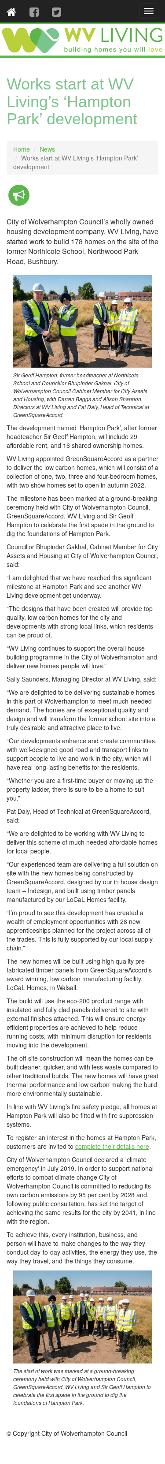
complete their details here (112, 1146)
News (47, 149)
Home (21, 149)
